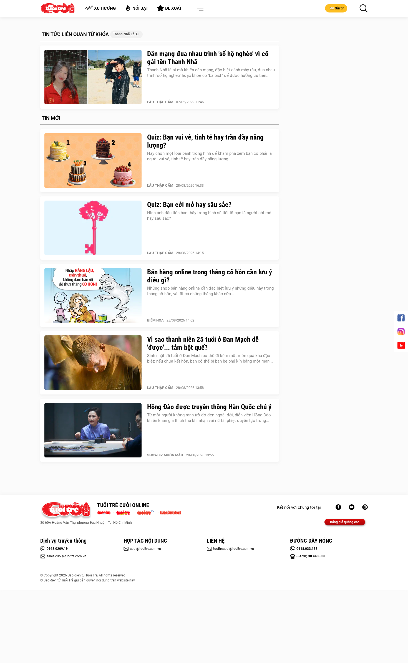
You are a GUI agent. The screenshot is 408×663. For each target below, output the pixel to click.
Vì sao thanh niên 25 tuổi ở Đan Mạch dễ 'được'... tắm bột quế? (203, 343)
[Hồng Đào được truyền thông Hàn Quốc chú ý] (93, 430)
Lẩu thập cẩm (160, 102)
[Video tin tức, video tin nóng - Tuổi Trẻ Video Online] (148, 512)
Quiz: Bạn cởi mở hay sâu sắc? (189, 205)
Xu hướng (105, 8)
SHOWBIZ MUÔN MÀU (165, 455)
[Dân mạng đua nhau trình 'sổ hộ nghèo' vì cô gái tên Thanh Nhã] (93, 77)
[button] (199, 9)
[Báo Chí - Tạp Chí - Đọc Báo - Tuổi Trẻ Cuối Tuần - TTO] (125, 512)
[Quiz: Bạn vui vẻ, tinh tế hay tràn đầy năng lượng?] (93, 160)
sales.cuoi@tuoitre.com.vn (66, 556)
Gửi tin (339, 8)
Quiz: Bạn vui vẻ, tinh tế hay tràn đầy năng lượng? (205, 141)
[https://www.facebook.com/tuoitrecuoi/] (338, 507)
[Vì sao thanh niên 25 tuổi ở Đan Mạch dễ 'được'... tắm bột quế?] (93, 362)
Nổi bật (140, 8)
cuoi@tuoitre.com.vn (145, 549)
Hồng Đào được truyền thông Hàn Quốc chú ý (209, 407)
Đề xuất (173, 8)
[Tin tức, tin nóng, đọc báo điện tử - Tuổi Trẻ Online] (105, 512)
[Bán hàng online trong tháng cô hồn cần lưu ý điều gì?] (93, 295)
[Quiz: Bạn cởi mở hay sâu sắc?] (93, 228)
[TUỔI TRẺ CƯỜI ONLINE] (66, 511)
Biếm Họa (155, 320)
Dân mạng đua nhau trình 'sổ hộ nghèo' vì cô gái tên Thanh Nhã (207, 58)
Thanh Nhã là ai (125, 34)
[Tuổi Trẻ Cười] (365, 507)
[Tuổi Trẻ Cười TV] (351, 507)
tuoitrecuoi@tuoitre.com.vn (233, 549)
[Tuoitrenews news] (170, 512)
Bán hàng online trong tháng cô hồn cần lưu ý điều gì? (209, 276)
